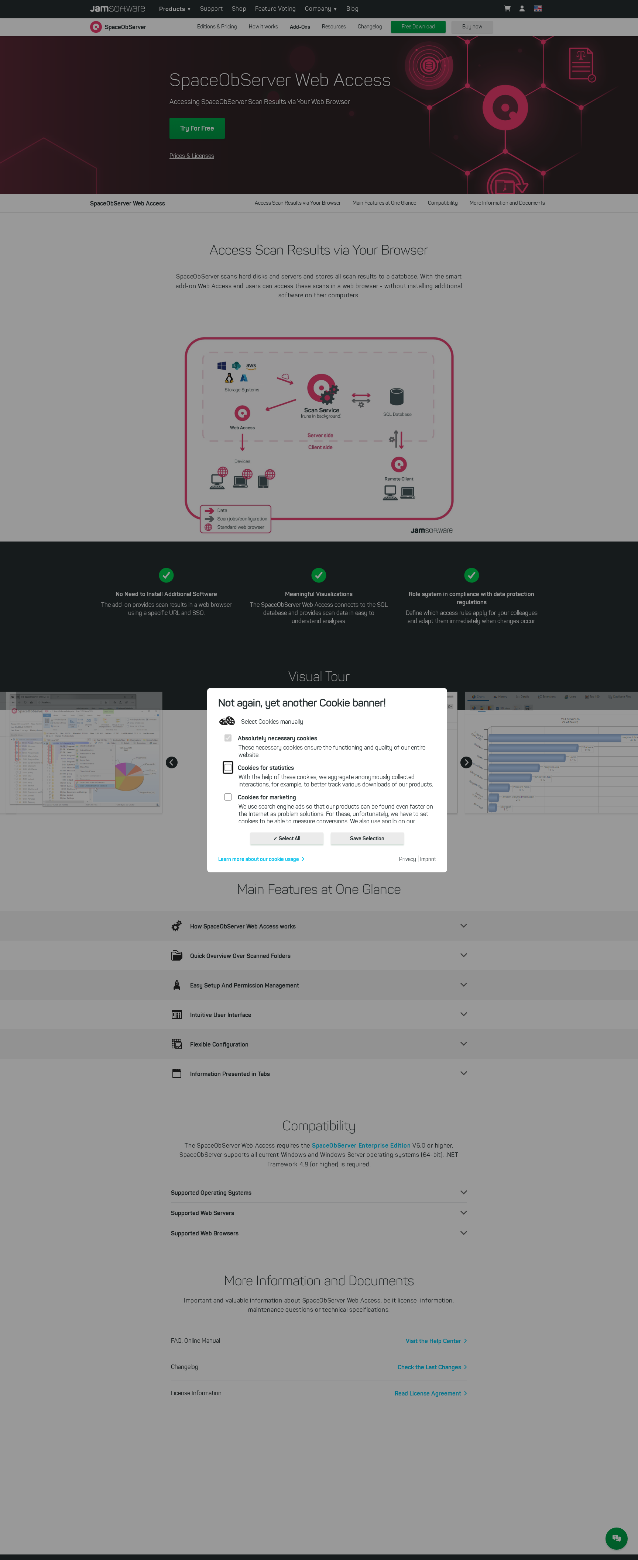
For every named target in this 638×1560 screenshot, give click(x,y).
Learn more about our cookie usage (258, 858)
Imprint (428, 859)
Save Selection (367, 838)
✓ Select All (286, 838)
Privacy (407, 859)
